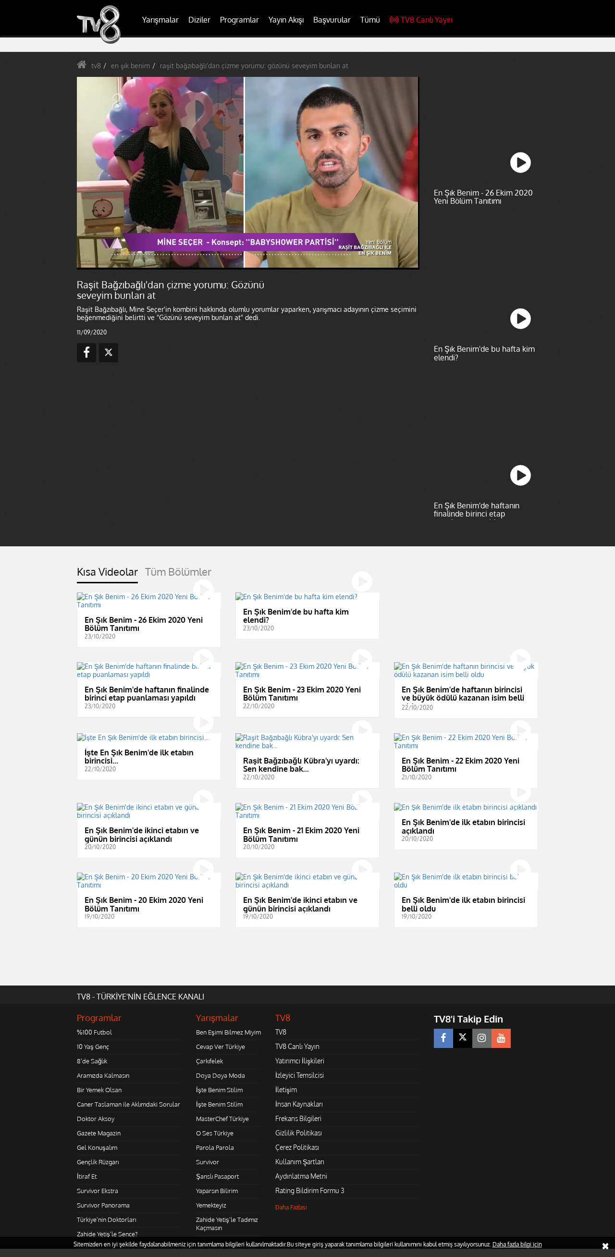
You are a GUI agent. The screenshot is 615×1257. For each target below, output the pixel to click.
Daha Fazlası (291, 1207)
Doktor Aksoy (95, 1118)
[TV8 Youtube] (501, 1038)
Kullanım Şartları (299, 1162)
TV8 (280, 1032)
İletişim (286, 1089)
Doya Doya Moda (220, 1075)
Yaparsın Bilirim (217, 1191)
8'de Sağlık (92, 1061)
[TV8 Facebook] (443, 1038)
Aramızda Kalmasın (103, 1075)
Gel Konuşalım (97, 1147)
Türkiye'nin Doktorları (106, 1219)
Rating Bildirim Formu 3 (309, 1190)
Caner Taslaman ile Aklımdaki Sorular (128, 1104)
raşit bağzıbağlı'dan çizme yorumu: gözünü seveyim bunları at (254, 66)
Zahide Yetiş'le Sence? (107, 1234)
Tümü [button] (370, 20)
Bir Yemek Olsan (99, 1090)
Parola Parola (215, 1147)
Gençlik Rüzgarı (98, 1162)
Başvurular (332, 20)
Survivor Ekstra (97, 1191)
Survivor (207, 1162)
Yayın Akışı (286, 20)
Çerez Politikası (297, 1147)
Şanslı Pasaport (217, 1176)
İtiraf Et (87, 1176)
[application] (247, 173)
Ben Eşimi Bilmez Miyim (228, 1032)
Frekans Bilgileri (298, 1118)
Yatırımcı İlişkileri (299, 1061)
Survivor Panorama (103, 1205)
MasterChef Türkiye (222, 1118)
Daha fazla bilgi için (517, 1244)
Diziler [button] (199, 20)
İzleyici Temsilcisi (299, 1075)
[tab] (107, 574)
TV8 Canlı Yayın (427, 20)
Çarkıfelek (209, 1061)
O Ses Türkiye (215, 1133)
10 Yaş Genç (93, 1046)
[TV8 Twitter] (462, 1038)
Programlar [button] (239, 20)
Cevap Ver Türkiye (220, 1046)
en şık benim (130, 66)
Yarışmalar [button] (160, 20)
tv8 (96, 66)
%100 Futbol (94, 1032)
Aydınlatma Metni (301, 1176)
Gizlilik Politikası (298, 1133)
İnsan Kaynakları (299, 1104)
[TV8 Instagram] (482, 1038)
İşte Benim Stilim (219, 1090)
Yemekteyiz (211, 1205)
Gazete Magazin (99, 1133)
